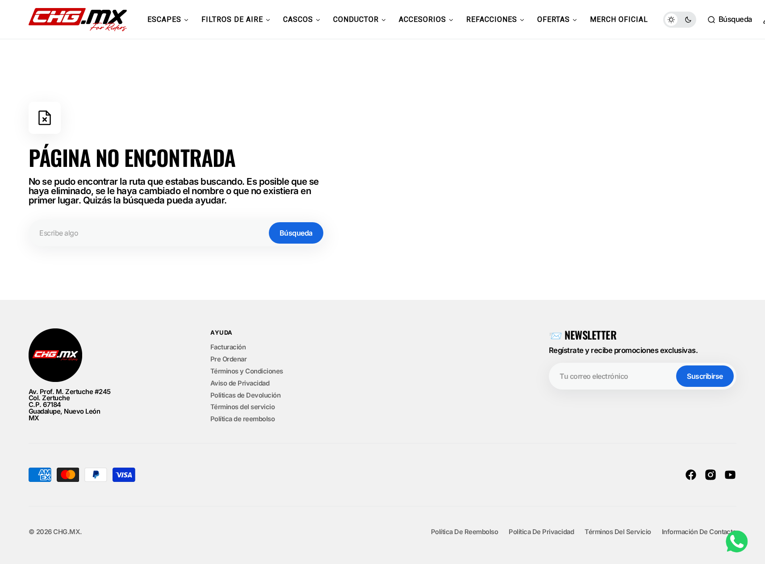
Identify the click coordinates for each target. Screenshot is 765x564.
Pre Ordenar (228, 359)
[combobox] (177, 233)
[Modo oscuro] (679, 20)
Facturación (228, 347)
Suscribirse (705, 376)
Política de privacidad (541, 532)
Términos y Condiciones (246, 371)
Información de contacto (699, 532)
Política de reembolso (242, 419)
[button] (729, 19)
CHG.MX (66, 532)
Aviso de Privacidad (239, 383)
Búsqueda (296, 232)
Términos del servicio (242, 407)
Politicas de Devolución (245, 395)
